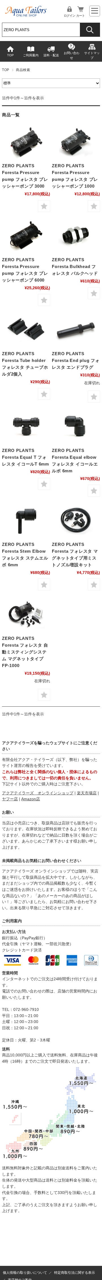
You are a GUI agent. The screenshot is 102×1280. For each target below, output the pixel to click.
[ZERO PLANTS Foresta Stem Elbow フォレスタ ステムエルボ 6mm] (26, 520)
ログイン (69, 15)
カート (80, 15)
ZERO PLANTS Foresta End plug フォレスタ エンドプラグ (75, 360)
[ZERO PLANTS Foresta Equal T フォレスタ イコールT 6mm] (26, 426)
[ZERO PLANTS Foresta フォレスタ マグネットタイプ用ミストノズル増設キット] (76, 520)
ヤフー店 (10, 799)
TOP (10, 55)
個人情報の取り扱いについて (25, 1273)
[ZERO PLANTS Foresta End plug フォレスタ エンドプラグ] (76, 330)
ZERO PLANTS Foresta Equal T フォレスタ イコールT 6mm (25, 457)
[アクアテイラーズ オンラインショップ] (26, 9)
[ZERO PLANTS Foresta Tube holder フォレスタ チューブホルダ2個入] (26, 330)
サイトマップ (92, 55)
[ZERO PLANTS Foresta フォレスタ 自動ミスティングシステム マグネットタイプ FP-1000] (26, 614)
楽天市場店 (87, 793)
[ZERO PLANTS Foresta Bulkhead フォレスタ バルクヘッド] (76, 236)
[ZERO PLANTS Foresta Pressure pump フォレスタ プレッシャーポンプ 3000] (26, 142)
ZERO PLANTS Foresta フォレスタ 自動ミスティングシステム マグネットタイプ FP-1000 (25, 652)
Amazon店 (30, 799)
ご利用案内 (31, 55)
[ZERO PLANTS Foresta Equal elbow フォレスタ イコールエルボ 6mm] (76, 426)
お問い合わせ (71, 55)
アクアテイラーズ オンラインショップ (37, 793)
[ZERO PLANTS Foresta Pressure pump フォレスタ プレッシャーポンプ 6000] (26, 236)
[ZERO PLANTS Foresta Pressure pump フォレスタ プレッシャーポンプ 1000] (76, 142)
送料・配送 (51, 55)
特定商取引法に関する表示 (74, 1273)
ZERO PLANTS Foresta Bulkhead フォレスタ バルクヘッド (75, 266)
